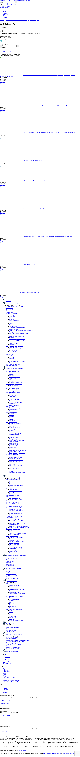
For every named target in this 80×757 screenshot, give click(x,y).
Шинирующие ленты (15, 509)
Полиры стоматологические (16, 465)
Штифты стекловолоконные (16, 510)
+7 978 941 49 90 (4, 731)
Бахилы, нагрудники (14, 544)
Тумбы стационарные (12, 575)
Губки (11, 530)
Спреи (11, 493)
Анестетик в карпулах (15, 489)
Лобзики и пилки (14, 599)
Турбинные (12, 355)
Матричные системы (11, 422)
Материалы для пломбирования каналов (17, 512)
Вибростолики (13, 586)
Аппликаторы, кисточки (15, 548)
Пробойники (12, 417)
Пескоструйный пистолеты (16, 336)
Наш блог (5, 14)
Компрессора (9, 308)
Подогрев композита (11, 365)
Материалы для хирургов (13, 529)
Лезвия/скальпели (14, 405)
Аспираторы (9, 309)
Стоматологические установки (14, 306)
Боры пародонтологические (16, 440)
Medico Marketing (22, 750)
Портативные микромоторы (16, 363)
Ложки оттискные (14, 386)
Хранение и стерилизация (13, 467)
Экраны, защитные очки (15, 553)
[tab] (41, 50)
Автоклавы (12, 323)
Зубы (10, 613)
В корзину (3, 47)
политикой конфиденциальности (52, 753)
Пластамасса (12, 617)
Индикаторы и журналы (12, 648)
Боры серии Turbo (14, 446)
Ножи (10, 602)
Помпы (8, 310)
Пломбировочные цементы (16, 505)
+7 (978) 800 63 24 (5, 700)
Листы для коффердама (15, 499)
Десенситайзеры (13, 481)
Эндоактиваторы (13, 350)
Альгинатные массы (14, 522)
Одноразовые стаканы (15, 545)
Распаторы (12, 403)
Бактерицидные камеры (15, 332)
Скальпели (12, 603)
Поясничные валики (11, 565)
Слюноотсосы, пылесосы (16, 547)
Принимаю (3, 755)
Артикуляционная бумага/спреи (14, 516)
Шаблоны (12, 420)
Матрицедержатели (14, 427)
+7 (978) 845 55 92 (5, 715)
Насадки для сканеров (12, 628)
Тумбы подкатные (11, 574)
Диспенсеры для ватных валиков (18, 469)
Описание (6, 50)
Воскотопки (12, 588)
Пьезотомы (12, 344)
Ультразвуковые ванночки (16, 325)
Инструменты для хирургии (13, 392)
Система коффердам (11, 412)
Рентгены (12, 317)
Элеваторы (12, 396)
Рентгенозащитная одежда (13, 560)
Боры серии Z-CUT (14, 447)
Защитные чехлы (10, 561)
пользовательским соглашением (70, 753)
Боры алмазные (32, 20)
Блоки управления (14, 585)
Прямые (11, 358)
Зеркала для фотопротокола (16, 408)
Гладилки (11, 374)
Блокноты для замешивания (16, 550)
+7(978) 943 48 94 (4, 703)
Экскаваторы (12, 378)
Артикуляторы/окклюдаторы (17, 593)
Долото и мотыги (14, 399)
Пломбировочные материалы (14, 503)
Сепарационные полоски (16, 423)
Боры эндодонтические (15, 451)
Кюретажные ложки (14, 401)
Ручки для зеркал (14, 409)
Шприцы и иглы (13, 540)
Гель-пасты (12, 492)
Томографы (12, 316)
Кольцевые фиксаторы (15, 431)
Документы (6, 688)
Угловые (11, 357)
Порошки (11, 484)
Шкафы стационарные (12, 578)
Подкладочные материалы (13, 502)
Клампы (11, 415)
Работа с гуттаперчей (15, 348)
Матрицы (11, 426)
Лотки (11, 471)
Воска (11, 610)
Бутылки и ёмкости (11, 638)
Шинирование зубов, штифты (14, 507)
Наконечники (10, 354)
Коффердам (9, 496)
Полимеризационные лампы (17, 339)
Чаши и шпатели (13, 607)
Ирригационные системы (16, 531)
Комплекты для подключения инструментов (18, 626)
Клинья (11, 424)
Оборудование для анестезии (14, 353)
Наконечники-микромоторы (16, 589)
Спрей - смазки (10, 631)
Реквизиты (6, 689)
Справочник (6, 671)
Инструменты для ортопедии (14, 384)
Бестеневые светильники (13, 364)
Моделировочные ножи (15, 382)
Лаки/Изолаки (13, 616)
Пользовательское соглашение (11, 680)
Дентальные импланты (15, 402)
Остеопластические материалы (17, 533)
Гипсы (11, 612)
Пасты (11, 482)
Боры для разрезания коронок (17, 439)
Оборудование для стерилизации (15, 322)
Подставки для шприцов (15, 468)
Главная (2, 20)
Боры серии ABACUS (15, 441)
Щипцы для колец (14, 434)
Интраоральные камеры (15, 315)
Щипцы (11, 416)
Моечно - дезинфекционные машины (19, 333)
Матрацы (8, 562)
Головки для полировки (15, 457)
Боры (25, 20)
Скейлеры (12, 337)
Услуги (5, 11)
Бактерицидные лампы (12, 637)
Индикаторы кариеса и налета (17, 485)
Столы (8, 572)
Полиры (11, 619)
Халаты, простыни (14, 543)
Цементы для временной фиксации (18, 526)
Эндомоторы (12, 351)
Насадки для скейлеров (12, 627)
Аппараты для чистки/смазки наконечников (21, 330)
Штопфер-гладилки (14, 377)
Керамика (12, 614)
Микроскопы (9, 312)
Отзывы (5, 16)
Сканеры (11, 319)
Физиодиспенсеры (14, 343)
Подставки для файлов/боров (17, 472)
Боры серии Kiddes (14, 443)
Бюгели (11, 595)
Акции (5, 13)
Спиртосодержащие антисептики (15, 641)
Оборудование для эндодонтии (14, 346)
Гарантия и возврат (8, 669)
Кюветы (11, 598)
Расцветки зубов (13, 385)
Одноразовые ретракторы (16, 538)
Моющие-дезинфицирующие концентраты (17, 640)
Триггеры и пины (14, 605)
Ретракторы (12, 395)
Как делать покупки (8, 676)
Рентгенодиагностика (12, 313)
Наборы (11, 413)
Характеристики (7, 51)
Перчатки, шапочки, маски (16, 541)
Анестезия (9, 488)
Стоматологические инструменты (15, 20)
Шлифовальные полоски (16, 460)
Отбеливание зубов (11, 517)
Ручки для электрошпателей (16, 592)
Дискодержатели (13, 462)
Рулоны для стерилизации (13, 647)
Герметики (12, 486)
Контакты (5, 17)
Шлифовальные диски (15, 461)
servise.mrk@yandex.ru (6, 734)
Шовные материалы (14, 534)
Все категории (4, 9)
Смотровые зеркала (14, 410)
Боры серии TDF (13, 444)
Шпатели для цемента (15, 379)
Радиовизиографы (14, 320)
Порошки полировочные (16, 620)
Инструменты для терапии (13, 371)
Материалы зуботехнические (14, 609)
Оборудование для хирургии (14, 341)
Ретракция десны (14, 524)
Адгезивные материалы (12, 495)
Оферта (5, 674)
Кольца (11, 430)
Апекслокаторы (13, 347)
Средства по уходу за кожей (13, 644)
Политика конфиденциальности (11, 678)
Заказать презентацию (9, 677)
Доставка (5, 670)
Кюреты (11, 381)
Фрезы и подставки (14, 606)
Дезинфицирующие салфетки (14, 643)
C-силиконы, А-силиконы (16, 520)
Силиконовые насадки (15, 433)
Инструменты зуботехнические (14, 596)
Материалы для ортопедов (13, 519)
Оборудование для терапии (13, 334)
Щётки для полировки (15, 458)
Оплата (5, 673)
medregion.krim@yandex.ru (7, 705)
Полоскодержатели (14, 429)
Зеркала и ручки (10, 406)
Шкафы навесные (11, 576)
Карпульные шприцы (15, 393)
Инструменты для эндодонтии (14, 388)
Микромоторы (10, 360)
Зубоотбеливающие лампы (16, 340)
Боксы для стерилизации (16, 474)
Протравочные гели (11, 500)
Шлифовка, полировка (12, 454)
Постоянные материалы (15, 515)
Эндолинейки (13, 389)
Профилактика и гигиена (13, 479)
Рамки (11, 419)
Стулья (8, 571)
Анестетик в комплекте (15, 491)
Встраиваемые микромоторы (17, 361)
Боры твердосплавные (15, 448)
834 (38, 20)
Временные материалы (15, 513)
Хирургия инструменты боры (17, 453)
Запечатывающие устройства (17, 327)
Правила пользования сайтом (11, 681)
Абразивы (12, 455)
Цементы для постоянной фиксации (19, 527)
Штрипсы (12, 464)
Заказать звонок (4, 7)
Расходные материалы (12, 536)
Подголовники (10, 564)
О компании (6, 686)
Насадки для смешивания (16, 537)
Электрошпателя (13, 590)
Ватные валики (13, 551)
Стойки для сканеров (12, 558)
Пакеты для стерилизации (13, 645)
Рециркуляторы (13, 329)
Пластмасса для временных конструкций (20, 523)
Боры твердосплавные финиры (17, 450)
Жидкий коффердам (14, 498)
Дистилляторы (13, 326)
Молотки (11, 600)
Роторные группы (11, 630)
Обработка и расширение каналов (15, 506)
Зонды (11, 372)
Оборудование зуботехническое (14, 583)
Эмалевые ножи (13, 398)
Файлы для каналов (14, 391)
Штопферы (12, 375)
